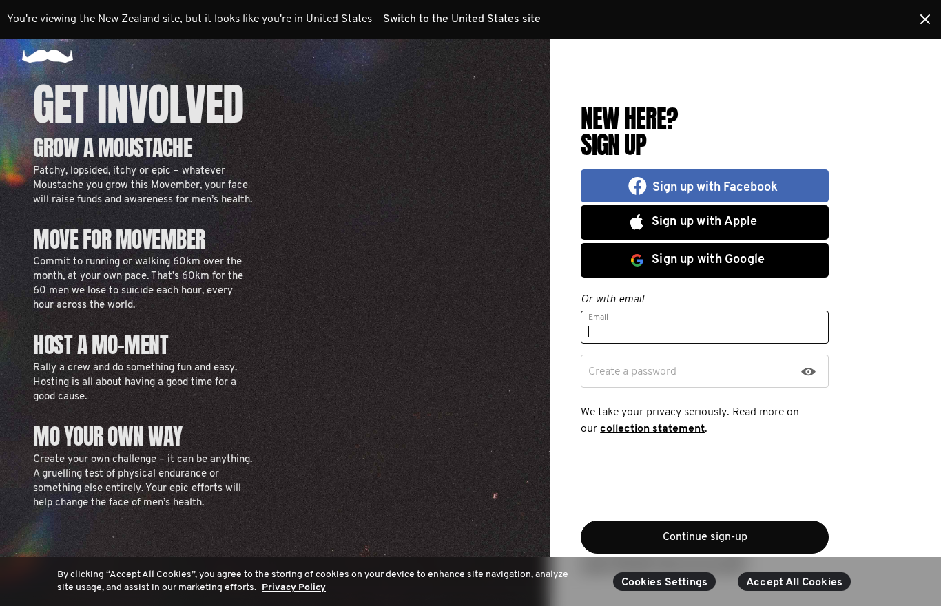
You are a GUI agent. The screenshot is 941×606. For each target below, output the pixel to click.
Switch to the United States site (462, 19)
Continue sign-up (705, 537)
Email (598, 317)
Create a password (632, 371)
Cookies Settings (664, 582)
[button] (705, 185)
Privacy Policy (294, 588)
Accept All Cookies (794, 582)
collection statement (652, 429)
